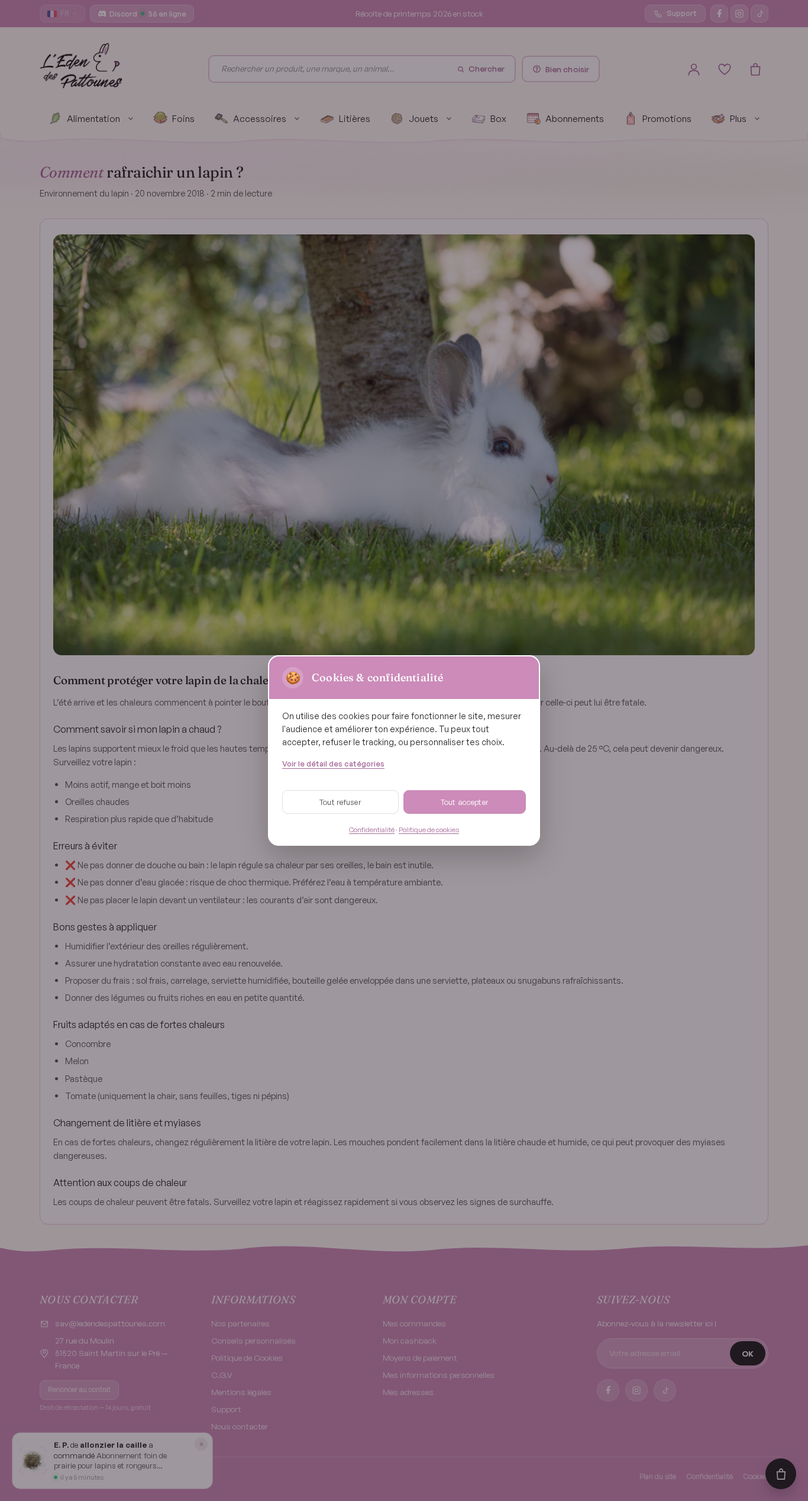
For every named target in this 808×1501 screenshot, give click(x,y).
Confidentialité (372, 829)
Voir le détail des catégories (333, 763)
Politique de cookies (429, 829)
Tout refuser (340, 802)
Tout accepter (465, 802)
